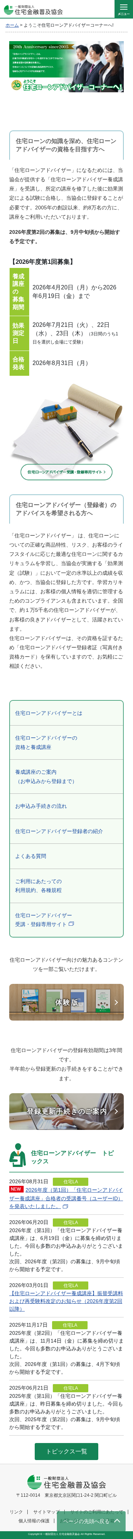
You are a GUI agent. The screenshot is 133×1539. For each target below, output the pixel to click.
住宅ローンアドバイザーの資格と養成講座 (46, 742)
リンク (16, 1512)
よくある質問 (30, 856)
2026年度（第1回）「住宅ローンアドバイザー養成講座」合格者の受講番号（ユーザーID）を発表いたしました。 (66, 1198)
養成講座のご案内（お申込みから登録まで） (46, 776)
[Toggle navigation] (124, 9)
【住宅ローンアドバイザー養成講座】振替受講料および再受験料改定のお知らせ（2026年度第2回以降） (66, 1301)
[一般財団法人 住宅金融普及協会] (31, 9)
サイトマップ (46, 1512)
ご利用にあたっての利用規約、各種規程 (38, 885)
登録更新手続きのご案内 (67, 1111)
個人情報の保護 (34, 1520)
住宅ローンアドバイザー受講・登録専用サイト (43, 920)
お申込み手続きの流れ (41, 806)
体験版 (67, 1002)
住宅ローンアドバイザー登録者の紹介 (59, 831)
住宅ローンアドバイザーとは (48, 713)
